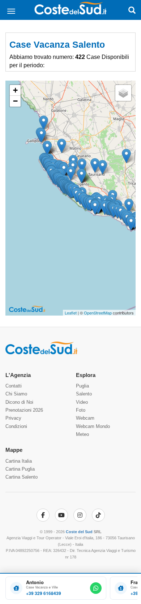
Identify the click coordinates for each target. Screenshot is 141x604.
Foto (80, 410)
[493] (94, 165)
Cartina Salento (21, 477)
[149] (61, 145)
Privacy (13, 418)
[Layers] (123, 93)
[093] (102, 167)
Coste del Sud (79, 532)
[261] (41, 135)
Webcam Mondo (93, 426)
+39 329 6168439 (43, 593)
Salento (84, 394)
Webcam (85, 418)
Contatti (13, 386)
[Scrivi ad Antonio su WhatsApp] (96, 588)
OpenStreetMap (98, 313)
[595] (131, 223)
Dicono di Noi (19, 402)
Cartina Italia (18, 461)
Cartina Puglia (20, 469)
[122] (81, 165)
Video (82, 402)
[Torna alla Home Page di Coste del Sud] (41, 353)
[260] (47, 148)
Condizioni (16, 426)
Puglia (82, 386)
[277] (81, 175)
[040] (128, 205)
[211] (70, 173)
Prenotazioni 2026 (24, 410)
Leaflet (71, 313)
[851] (94, 207)
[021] (126, 156)
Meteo (82, 434)
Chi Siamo (16, 394)
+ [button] (15, 90)
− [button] (15, 101)
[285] (43, 122)
